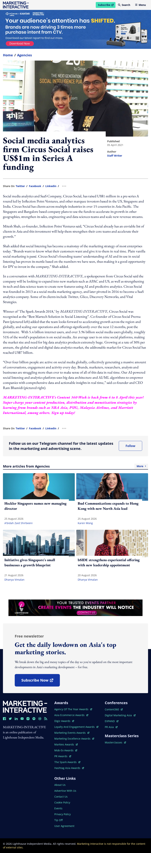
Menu (142, 5)
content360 (114, 709)
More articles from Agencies (73, 466)
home (8, 55)
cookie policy (62, 802)
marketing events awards (70, 732)
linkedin (50, 186)
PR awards (62, 756)
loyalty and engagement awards (74, 727)
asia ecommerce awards (69, 715)
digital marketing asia (119, 715)
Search (126, 5)
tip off (58, 820)
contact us (61, 796)
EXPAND (111, 721)
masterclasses (115, 742)
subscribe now (40, 681)
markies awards (66, 744)
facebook (35, 186)
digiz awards (64, 721)
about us (60, 785)
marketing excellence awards (72, 738)
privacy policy (62, 814)
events (58, 808)
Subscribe (106, 5)
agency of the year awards (71, 709)
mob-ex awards (65, 750)
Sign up (57, 412)
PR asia (111, 727)
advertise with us (65, 790)
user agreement (64, 826)
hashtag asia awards (67, 768)
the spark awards (67, 762)
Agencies (24, 55)
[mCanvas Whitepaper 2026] (75, 29)
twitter (20, 186)
